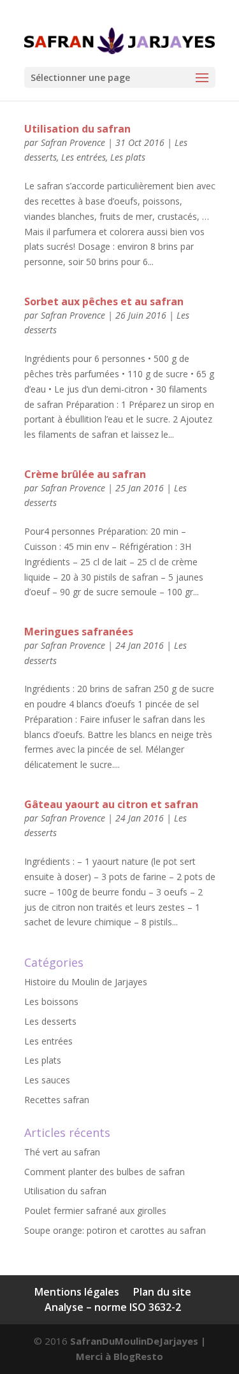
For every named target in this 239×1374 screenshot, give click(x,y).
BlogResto (138, 1356)
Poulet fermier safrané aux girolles (95, 1210)
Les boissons (51, 1001)
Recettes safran (56, 1100)
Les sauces (47, 1080)
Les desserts (50, 1021)
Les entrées (83, 157)
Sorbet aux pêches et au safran (104, 301)
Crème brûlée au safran (85, 474)
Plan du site (162, 1292)
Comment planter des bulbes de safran (104, 1172)
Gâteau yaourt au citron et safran (111, 804)
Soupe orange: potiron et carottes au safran (115, 1230)
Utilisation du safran (77, 129)
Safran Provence (73, 142)
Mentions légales (76, 1292)
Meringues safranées (78, 632)
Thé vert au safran (62, 1152)
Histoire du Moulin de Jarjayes (85, 982)
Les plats (127, 157)
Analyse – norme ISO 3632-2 (113, 1307)
